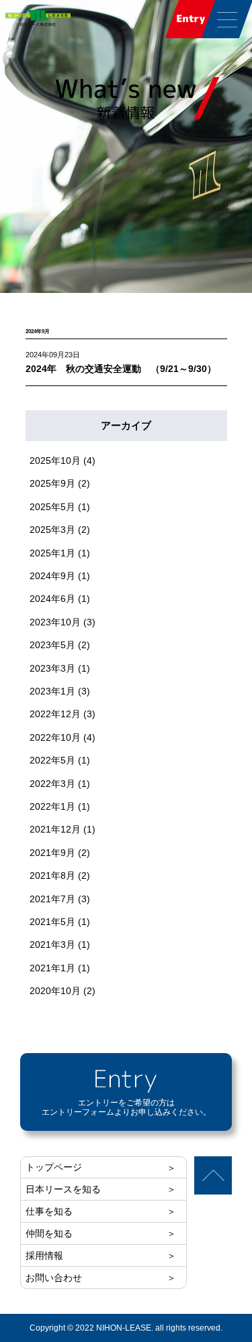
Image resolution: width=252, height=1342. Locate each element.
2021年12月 (55, 829)
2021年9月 (52, 852)
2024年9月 (52, 575)
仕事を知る (49, 1211)
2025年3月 (52, 529)
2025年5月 (52, 506)
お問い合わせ (54, 1277)
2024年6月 (52, 598)
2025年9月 (52, 483)
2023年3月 (52, 668)
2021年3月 (52, 944)
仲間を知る (49, 1233)
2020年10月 (55, 990)
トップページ (54, 1167)
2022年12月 (55, 714)
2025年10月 (55, 460)
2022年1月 (52, 806)
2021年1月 (52, 968)
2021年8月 (52, 875)
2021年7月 (52, 899)
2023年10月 (55, 622)
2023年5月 (52, 644)
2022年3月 (52, 783)
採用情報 (44, 1255)
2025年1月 (52, 553)
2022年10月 (55, 737)
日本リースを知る (63, 1189)
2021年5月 (52, 921)
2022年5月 (52, 760)
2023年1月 (52, 691)
